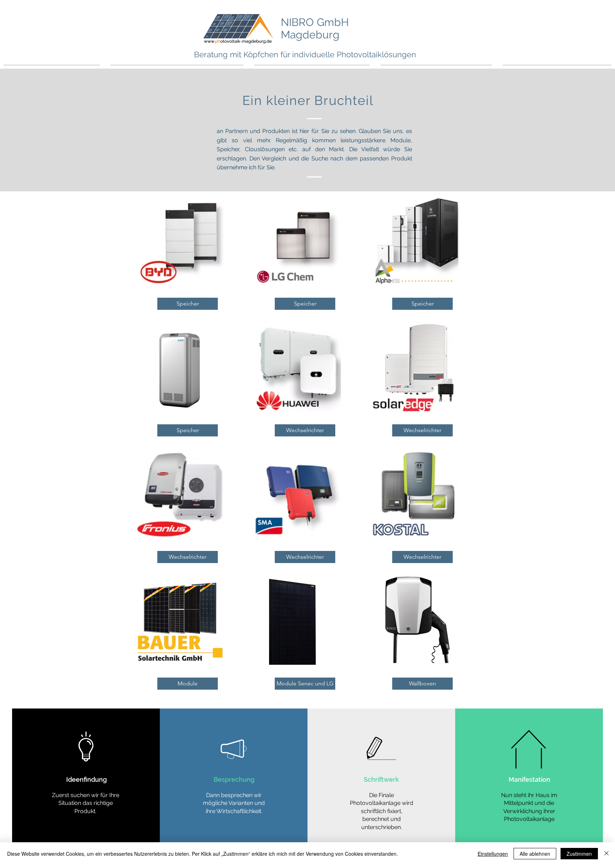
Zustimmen (579, 853)
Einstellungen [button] (493, 853)
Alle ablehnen (535, 853)
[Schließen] (606, 853)
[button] (187, 304)
